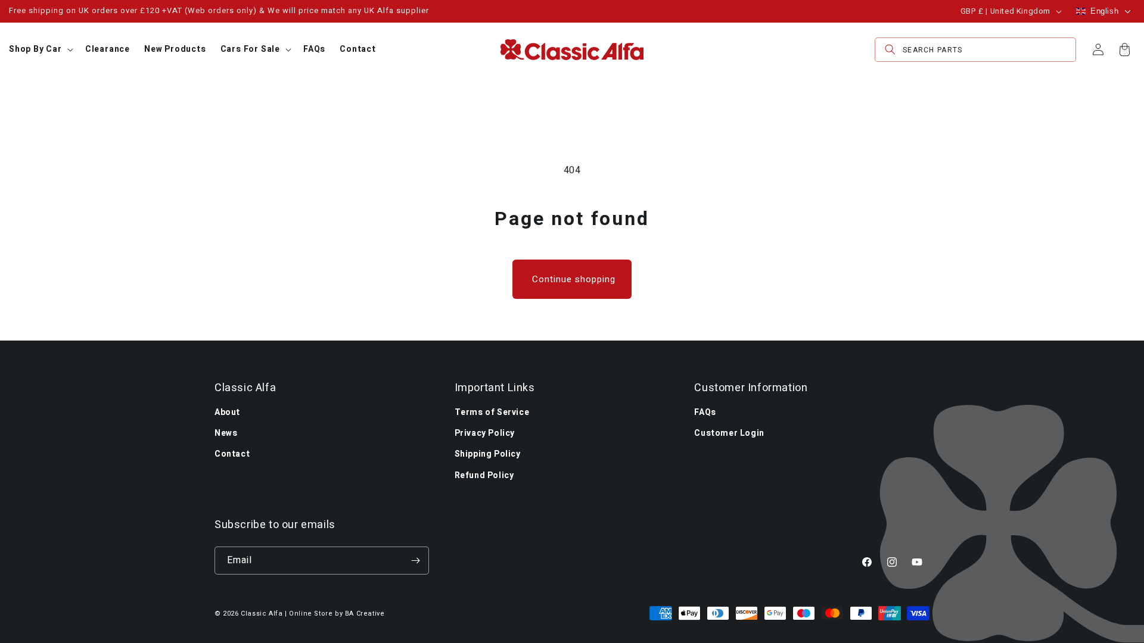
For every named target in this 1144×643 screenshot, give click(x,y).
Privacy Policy (485, 433)
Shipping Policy (488, 454)
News (225, 433)
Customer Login (729, 433)
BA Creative (365, 613)
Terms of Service (492, 412)
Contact (232, 454)
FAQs (705, 412)
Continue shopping (573, 279)
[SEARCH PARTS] (890, 49)
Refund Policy (484, 475)
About (227, 412)
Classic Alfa (261, 613)
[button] (40, 49)
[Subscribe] (415, 561)
